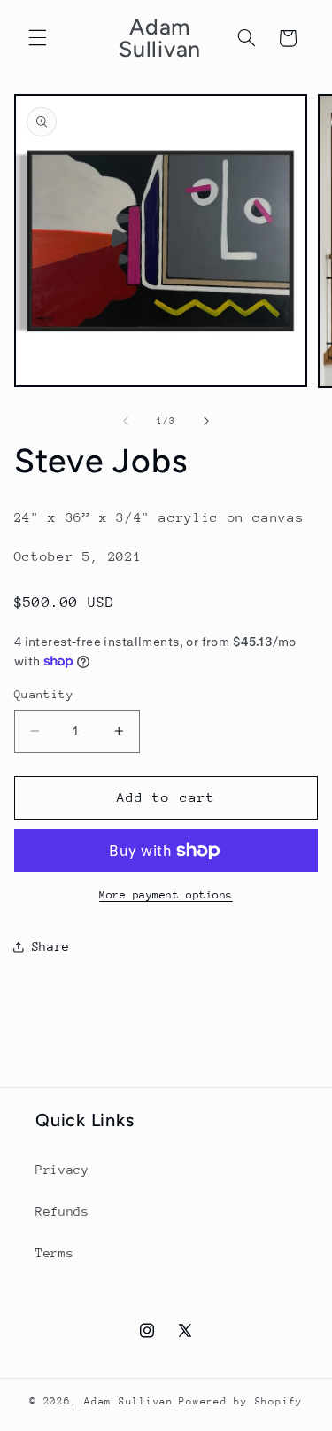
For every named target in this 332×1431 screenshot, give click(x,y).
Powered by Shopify (240, 1401)
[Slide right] (206, 420)
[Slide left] (125, 420)
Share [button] (51, 946)
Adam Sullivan (129, 1401)
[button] (37, 38)
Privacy (62, 1170)
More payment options (166, 895)
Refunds (62, 1211)
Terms (54, 1253)
